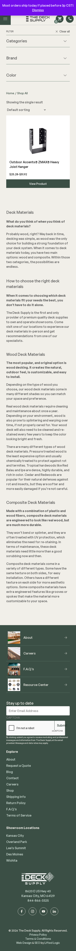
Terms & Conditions (38, 938)
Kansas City (15, 836)
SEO (37, 942)
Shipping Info (16, 797)
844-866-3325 (38, 900)
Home (10, 93)
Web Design (24, 942)
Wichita (11, 860)
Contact (12, 778)
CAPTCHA (13, 717)
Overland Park (16, 842)
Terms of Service (18, 815)
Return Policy (16, 803)
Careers (12, 784)
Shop (10, 790)
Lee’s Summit (16, 848)
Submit (62, 725)
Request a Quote (18, 766)
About (10, 759)
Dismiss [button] (38, 10)
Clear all (64, 31)
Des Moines (14, 854)
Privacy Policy (38, 934)
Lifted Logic (52, 942)
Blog (9, 772)
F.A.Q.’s (11, 809)
